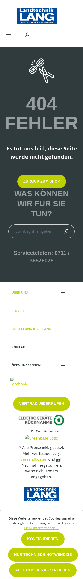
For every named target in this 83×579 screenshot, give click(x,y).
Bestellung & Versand (31, 329)
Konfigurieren (43, 539)
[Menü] (8, 34)
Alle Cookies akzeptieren (43, 570)
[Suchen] (27, 34)
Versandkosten (33, 459)
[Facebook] (18, 381)
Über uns (20, 292)
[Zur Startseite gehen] (37, 15)
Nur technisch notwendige (43, 555)
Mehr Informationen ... (41, 528)
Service (18, 311)
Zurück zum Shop (41, 181)
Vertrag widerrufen (41, 404)
